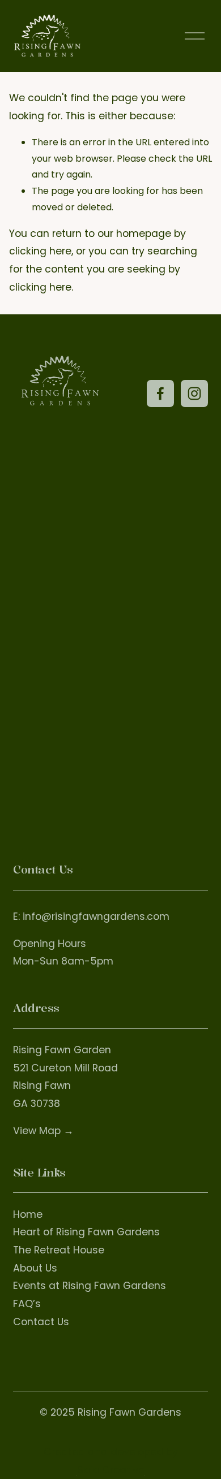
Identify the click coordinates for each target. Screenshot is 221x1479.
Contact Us (41, 1322)
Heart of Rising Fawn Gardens (86, 1232)
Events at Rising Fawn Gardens (89, 1285)
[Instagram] (194, 393)
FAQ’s (27, 1304)
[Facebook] (160, 393)
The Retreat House (58, 1250)
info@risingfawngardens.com (96, 916)
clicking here (40, 251)
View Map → (43, 1131)
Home (27, 1214)
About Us (35, 1268)
